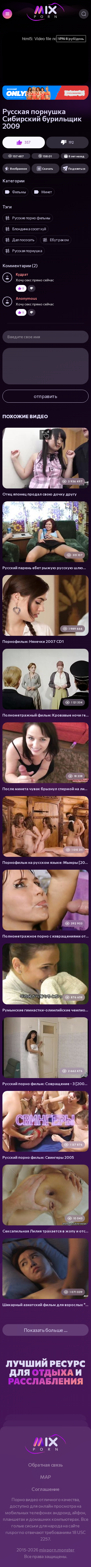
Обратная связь (45, 1465)
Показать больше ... (45, 1330)
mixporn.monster (56, 1549)
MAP (45, 1477)
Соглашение (45, 1489)
